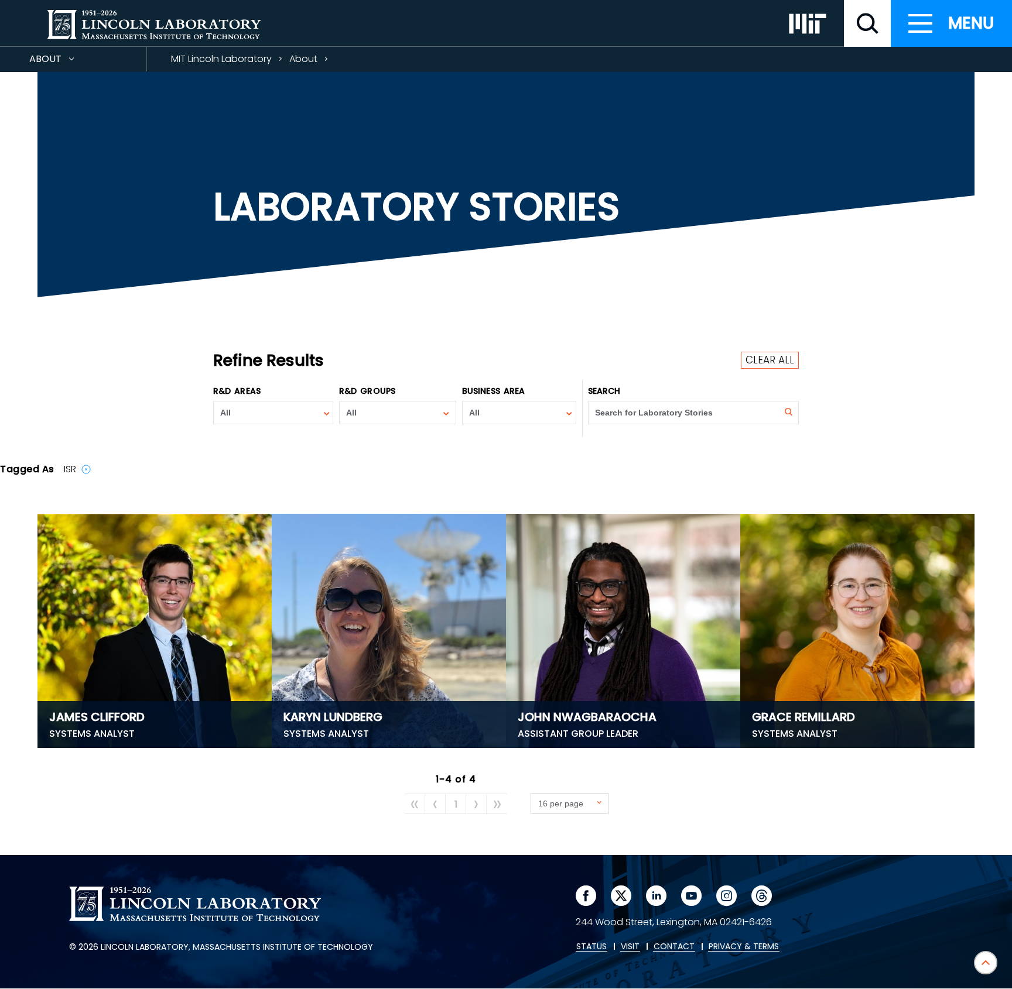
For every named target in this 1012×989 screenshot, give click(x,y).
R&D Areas (237, 391)
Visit (630, 947)
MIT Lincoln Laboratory (221, 59)
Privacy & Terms (744, 947)
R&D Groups (367, 391)
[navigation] (951, 23)
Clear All (770, 360)
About (66, 61)
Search (604, 391)
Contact (674, 947)
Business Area (493, 391)
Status (591, 947)
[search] (867, 23)
